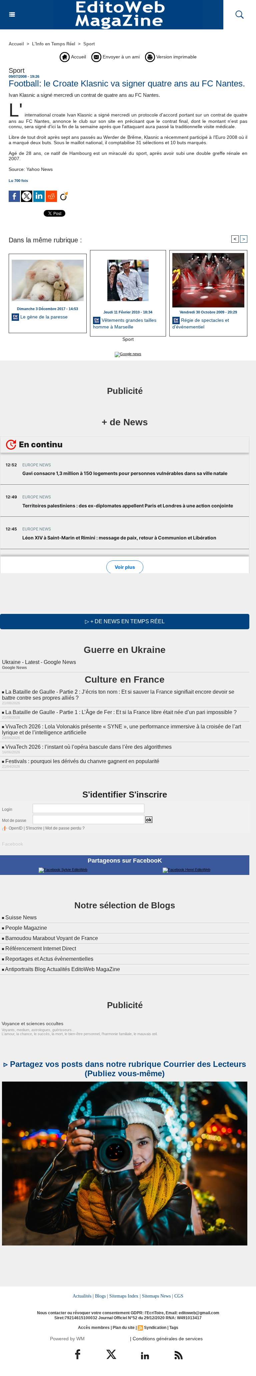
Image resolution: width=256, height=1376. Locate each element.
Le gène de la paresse (43, 316)
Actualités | (83, 1296)
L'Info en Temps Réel (53, 43)
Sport (89, 43)
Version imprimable (176, 56)
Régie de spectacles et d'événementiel (200, 323)
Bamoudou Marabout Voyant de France (51, 938)
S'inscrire (34, 828)
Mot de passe (14, 820)
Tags (173, 1327)
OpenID (16, 828)
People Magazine (26, 928)
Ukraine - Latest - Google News (39, 662)
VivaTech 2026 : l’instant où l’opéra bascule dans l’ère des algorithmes (88, 747)
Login (7, 809)
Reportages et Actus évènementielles (49, 959)
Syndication (155, 1327)
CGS (178, 1296)
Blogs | (101, 1296)
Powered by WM (67, 1338)
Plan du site (124, 1327)
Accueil (16, 43)
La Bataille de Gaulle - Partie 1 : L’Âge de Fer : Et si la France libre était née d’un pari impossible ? (121, 712)
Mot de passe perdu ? (65, 828)
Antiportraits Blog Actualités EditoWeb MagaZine (62, 969)
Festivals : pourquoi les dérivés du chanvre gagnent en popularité (82, 761)
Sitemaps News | (157, 1296)
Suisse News (21, 917)
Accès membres (94, 1327)
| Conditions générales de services (166, 1338)
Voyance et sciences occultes (32, 1023)
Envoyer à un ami (120, 56)
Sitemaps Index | (125, 1296)
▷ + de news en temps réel (125, 621)
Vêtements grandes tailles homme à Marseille (124, 323)
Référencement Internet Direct (40, 948)
